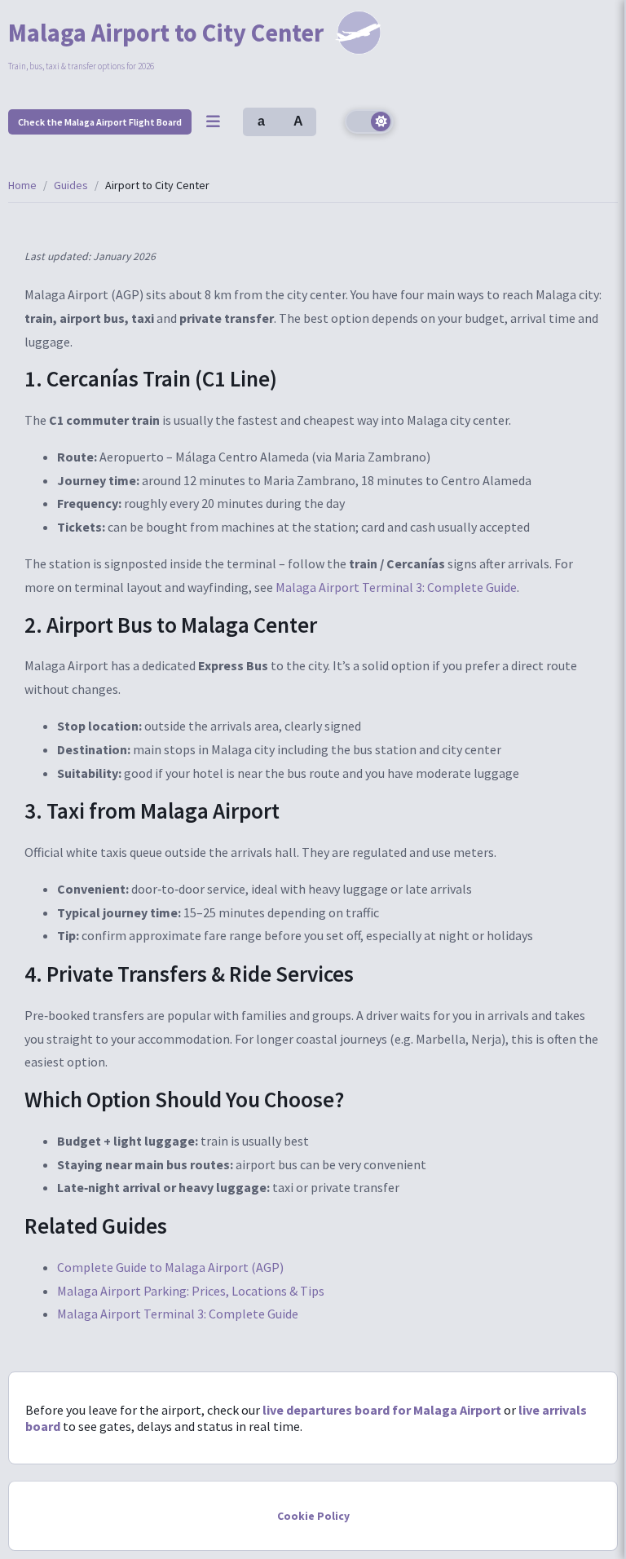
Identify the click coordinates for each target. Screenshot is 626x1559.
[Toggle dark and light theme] (369, 121)
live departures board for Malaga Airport (381, 1410)
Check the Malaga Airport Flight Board (100, 122)
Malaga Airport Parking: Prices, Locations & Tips (190, 1291)
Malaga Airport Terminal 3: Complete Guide (396, 587)
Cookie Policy (313, 1516)
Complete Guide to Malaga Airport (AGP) (170, 1267)
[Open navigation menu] (213, 121)
